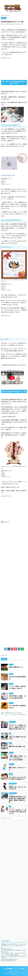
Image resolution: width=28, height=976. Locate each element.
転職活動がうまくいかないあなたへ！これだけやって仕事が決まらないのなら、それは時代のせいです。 (13, 945)
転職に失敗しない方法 (6, 948)
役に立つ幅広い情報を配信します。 (14, 971)
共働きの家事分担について (16, 667)
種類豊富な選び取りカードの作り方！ (13, 712)
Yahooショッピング (6, 184)
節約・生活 (4, 655)
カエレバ (9, 178)
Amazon (3, 181)
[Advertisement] (12, 68)
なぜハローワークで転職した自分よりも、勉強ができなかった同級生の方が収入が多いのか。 (17, 727)
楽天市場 (3, 182)
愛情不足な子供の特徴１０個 (17, 746)
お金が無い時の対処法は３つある (9, 959)
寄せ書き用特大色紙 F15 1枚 (8, 175)
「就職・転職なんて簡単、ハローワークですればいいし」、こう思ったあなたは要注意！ (17, 757)
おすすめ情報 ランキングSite (14, 968)
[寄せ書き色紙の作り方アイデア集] (19, 649)
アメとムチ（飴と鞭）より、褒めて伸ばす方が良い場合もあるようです (17, 811)
